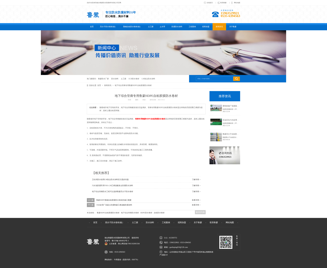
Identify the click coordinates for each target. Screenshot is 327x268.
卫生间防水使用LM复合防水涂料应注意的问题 (110, 179)
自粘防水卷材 (159, 213)
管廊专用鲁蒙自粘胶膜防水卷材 (150, 119)
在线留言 (210, 3)
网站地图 (237, 3)
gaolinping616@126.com (179, 247)
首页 (92, 27)
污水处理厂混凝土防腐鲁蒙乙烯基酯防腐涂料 (114, 205)
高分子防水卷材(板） (108, 27)
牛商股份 (117, 260)
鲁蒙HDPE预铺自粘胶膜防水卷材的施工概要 (113, 200)
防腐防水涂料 (177, 27)
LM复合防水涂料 (148, 79)
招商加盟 (205, 27)
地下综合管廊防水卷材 (130, 213)
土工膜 (150, 27)
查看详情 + (196, 200)
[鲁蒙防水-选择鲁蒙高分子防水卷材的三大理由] (93, 17)
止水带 (162, 27)
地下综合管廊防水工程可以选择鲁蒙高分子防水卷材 (112, 192)
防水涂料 (114, 79)
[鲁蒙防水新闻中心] (163, 74)
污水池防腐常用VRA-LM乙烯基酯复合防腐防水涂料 (112, 186)
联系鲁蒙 (223, 3)
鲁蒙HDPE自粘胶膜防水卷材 (108, 213)
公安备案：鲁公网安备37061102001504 (124, 244)
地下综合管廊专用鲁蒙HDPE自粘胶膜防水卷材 (133, 85)
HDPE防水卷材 (146, 213)
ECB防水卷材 (134, 79)
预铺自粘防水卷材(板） (132, 27)
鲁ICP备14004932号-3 (120, 241)
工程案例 (192, 27)
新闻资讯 (219, 27)
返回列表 (200, 212)
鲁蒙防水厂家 (103, 79)
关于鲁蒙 (232, 27)
